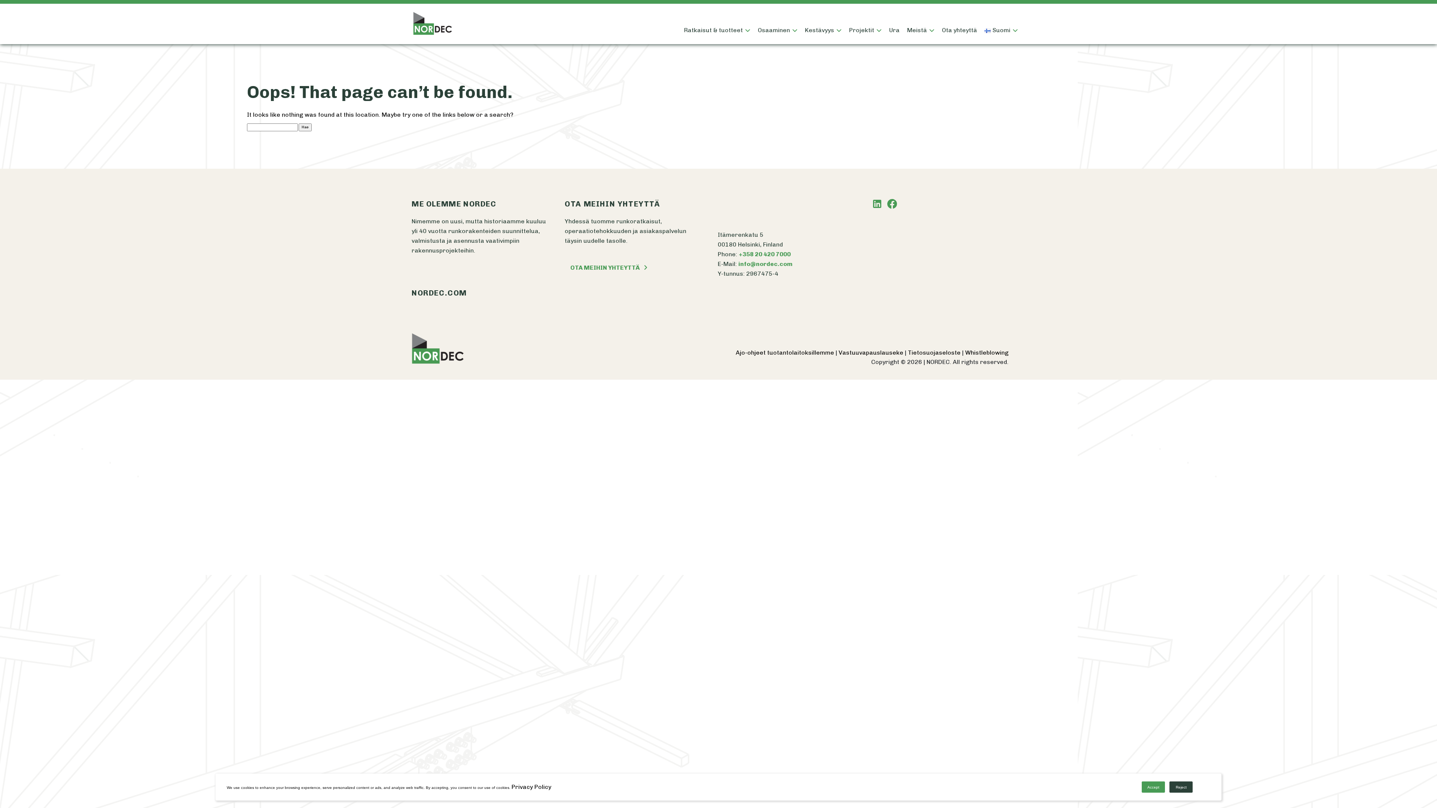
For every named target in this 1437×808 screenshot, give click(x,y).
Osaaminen (774, 30)
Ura (894, 30)
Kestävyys (819, 30)
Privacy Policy (531, 786)
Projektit (861, 30)
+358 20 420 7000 (765, 254)
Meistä (917, 30)
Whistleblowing (987, 352)
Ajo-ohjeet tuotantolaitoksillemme (786, 352)
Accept (1153, 787)
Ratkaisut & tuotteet (713, 30)
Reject (1181, 787)
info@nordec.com (765, 263)
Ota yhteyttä (959, 30)
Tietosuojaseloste (935, 352)
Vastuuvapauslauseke (872, 352)
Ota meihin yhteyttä (605, 267)
